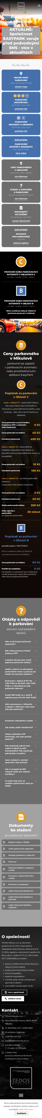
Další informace (26, 1109)
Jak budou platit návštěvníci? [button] (19, 727)
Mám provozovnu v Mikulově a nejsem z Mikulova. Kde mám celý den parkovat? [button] (20, 706)
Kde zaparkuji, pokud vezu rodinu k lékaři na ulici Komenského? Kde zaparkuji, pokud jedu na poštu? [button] (18, 749)
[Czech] (14, 65)
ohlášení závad (14, 999)
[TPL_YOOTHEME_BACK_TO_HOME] (21, 5)
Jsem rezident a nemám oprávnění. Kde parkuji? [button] (16, 761)
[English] (18, 65)
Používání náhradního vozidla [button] (19, 721)
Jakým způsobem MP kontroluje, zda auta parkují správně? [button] (18, 736)
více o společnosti (16, 992)
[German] (23, 65)
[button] (39, 5)
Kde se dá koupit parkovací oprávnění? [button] (18, 643)
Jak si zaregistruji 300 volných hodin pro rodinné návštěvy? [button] (17, 771)
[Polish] (28, 65)
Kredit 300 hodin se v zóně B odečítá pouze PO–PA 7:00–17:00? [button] (20, 696)
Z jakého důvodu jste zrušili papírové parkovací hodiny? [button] (18, 661)
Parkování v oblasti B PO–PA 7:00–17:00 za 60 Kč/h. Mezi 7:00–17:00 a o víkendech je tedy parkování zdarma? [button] (20, 684)
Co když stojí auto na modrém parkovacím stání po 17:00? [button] (19, 783)
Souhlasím (21, 1113)
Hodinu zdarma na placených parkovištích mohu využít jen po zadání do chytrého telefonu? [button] (20, 671)
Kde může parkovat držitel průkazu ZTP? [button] (17, 652)
